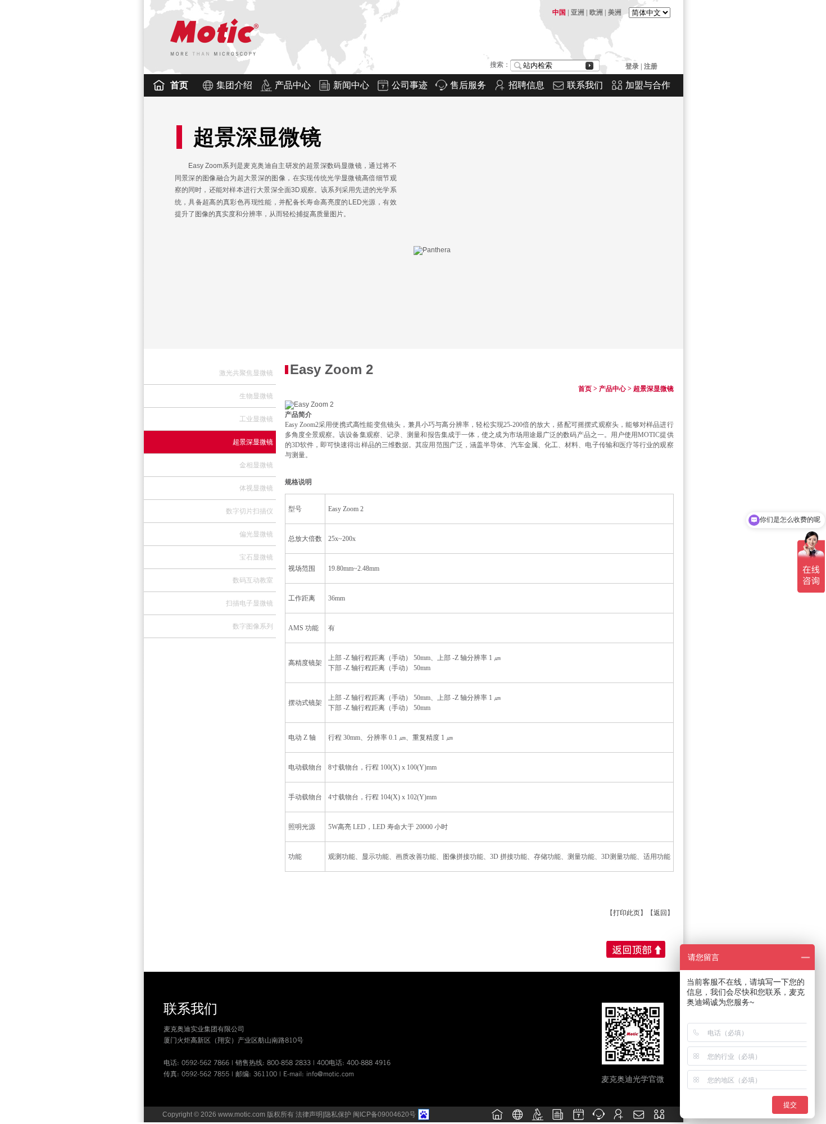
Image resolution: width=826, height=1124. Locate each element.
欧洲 (596, 12)
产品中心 (293, 85)
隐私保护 (337, 1114)
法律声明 (309, 1114)
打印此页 (626, 913)
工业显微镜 (256, 419)
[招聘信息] (619, 1120)
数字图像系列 (253, 626)
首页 (179, 85)
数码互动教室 (253, 580)
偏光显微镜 (256, 534)
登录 (633, 66)
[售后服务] (598, 1120)
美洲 (614, 12)
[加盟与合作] (659, 1120)
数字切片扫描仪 (249, 511)
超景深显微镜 (253, 442)
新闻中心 (351, 85)
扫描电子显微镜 (249, 603)
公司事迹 (410, 85)
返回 (660, 913)
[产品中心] (538, 1120)
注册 (650, 66)
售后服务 (468, 85)
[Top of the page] (634, 949)
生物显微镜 (256, 396)
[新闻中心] (558, 1120)
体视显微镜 (256, 488)
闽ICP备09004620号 (384, 1114)
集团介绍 (234, 85)
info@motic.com (330, 1074)
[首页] (497, 1120)
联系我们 (585, 85)
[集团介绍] (517, 1120)
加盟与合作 (647, 85)
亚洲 (577, 12)
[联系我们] (639, 1120)
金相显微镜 (256, 465)
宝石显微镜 (256, 557)
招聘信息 (526, 85)
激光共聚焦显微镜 (246, 373)
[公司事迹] (578, 1120)
